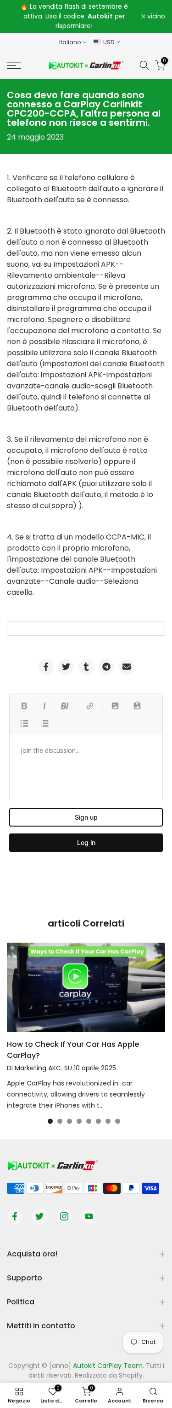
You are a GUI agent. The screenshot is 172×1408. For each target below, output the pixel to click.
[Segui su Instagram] (64, 1216)
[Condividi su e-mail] (126, 667)
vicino (155, 16)
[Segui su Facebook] (14, 1216)
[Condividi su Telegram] (106, 667)
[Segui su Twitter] (39, 1216)
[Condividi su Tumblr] (86, 667)
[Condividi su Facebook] (46, 667)
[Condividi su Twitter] (66, 667)
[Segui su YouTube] (89, 1216)
